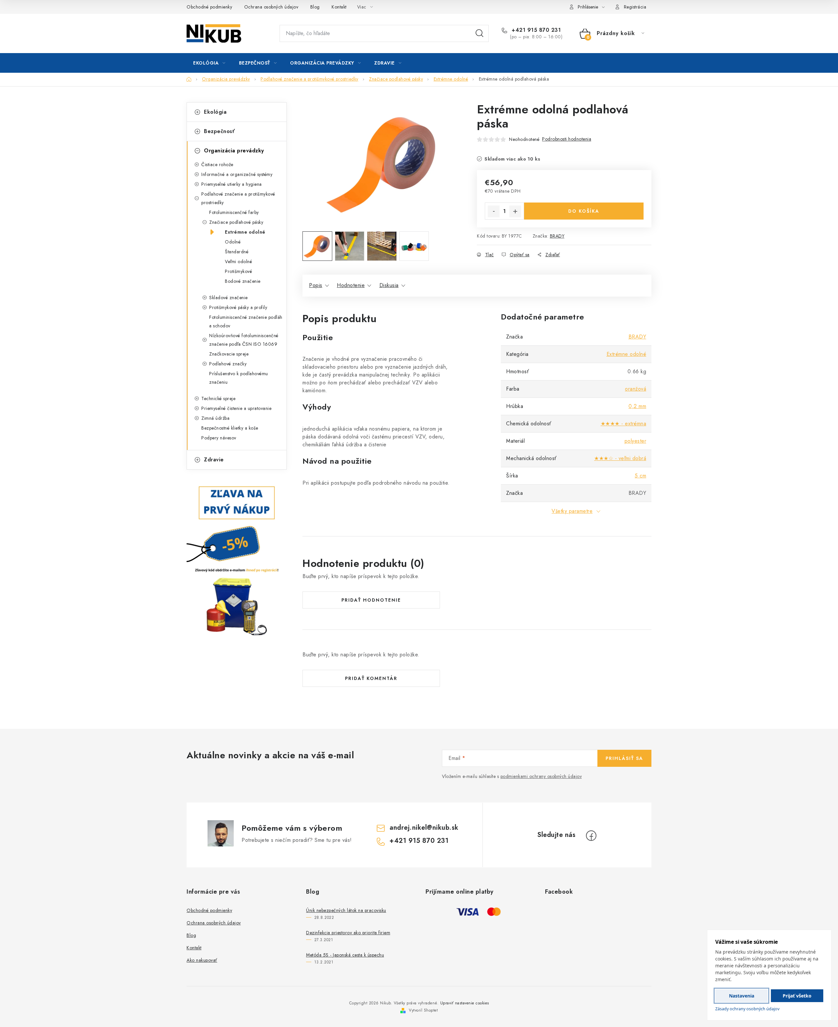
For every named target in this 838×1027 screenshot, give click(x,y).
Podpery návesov (218, 438)
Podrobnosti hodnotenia (566, 139)
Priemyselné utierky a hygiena (231, 184)
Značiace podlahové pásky (236, 222)
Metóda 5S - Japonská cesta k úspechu (345, 955)
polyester (636, 441)
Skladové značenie (228, 297)
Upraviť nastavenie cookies (464, 1003)
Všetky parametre (572, 511)
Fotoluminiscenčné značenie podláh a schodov (245, 321)
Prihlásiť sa (624, 758)
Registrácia (635, 7)
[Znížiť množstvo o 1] (494, 211)
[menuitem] (209, 63)
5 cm (640, 475)
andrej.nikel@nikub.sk (424, 827)
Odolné (233, 242)
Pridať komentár (371, 678)
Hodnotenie (351, 285)
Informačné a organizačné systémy (236, 174)
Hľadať (479, 33)
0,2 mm (637, 406)
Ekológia (215, 112)
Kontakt (339, 7)
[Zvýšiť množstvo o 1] (515, 211)
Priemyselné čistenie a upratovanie (236, 408)
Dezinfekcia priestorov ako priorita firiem (348, 932)
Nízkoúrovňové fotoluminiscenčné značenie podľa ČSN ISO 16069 (244, 339)
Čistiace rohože (217, 164)
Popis (315, 285)
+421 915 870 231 (535, 30)
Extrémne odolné (245, 232)
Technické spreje (218, 398)
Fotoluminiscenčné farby (234, 212)
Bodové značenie (243, 281)
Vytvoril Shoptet (423, 1010)
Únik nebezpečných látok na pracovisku (346, 910)
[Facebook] (591, 835)
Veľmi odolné (238, 261)
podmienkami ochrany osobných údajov (541, 776)
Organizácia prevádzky (234, 150)
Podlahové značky (227, 363)
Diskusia (389, 285)
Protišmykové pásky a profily (238, 307)
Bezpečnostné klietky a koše (229, 428)
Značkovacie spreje (228, 354)
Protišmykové (238, 271)
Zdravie (214, 459)
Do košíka (583, 211)
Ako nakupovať (202, 960)
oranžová (635, 389)
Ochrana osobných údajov (271, 7)
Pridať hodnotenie (371, 600)
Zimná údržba (215, 418)
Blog (315, 7)
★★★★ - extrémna (624, 423)
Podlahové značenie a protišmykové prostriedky (238, 198)
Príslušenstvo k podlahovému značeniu (238, 377)
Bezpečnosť (219, 131)
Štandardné (236, 251)
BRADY (557, 236)
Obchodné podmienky (209, 7)
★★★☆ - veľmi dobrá (620, 458)
